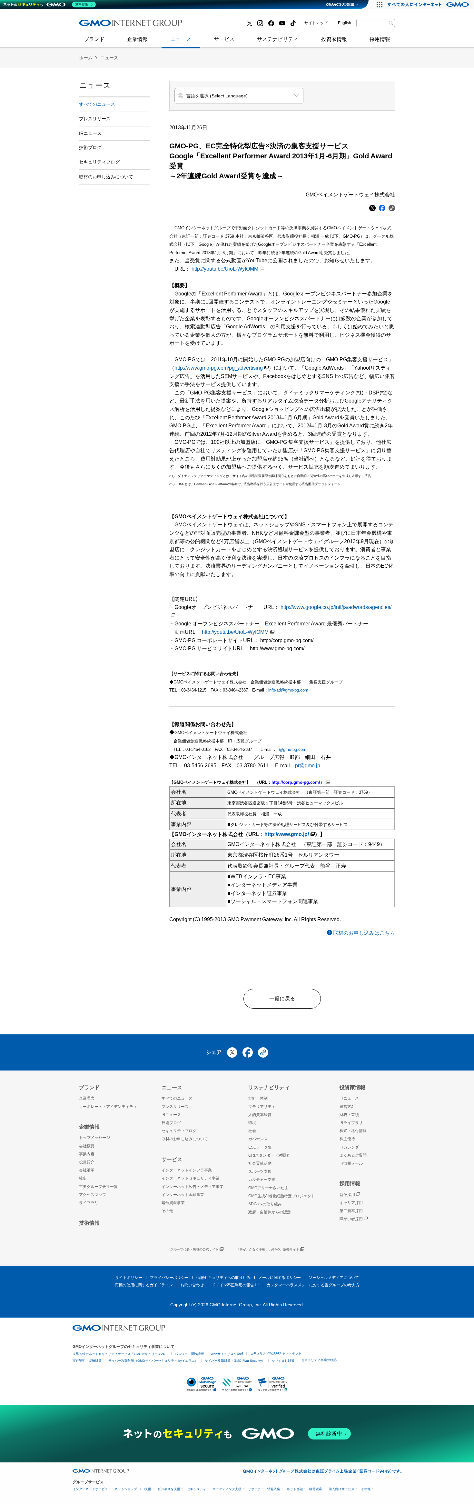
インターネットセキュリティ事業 (124, 25)
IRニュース (90, 133)
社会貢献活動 (260, 1163)
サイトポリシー (128, 1277)
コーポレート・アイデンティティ (108, 1106)
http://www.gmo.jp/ (286, 834)
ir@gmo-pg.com (291, 749)
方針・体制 (258, 1098)
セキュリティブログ (218, 25)
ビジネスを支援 (169, 1489)
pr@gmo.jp (307, 765)
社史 (173, 25)
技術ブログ (99, 25)
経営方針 (347, 1106)
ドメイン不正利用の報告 (233, 1285)
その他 (167, 1211)
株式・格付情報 (353, 1131)
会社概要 (86, 1146)
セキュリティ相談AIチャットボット (275, 1353)
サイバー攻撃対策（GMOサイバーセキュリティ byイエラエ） (153, 1360)
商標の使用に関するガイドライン (144, 1285)
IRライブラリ (351, 1123)
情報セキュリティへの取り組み (223, 1277)
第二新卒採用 (101, 25)
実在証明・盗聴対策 (87, 1360)
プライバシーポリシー (169, 1277)
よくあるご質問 (353, 1155)
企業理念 (86, 1098)
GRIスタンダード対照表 (269, 1155)
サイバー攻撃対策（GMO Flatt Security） (235, 1360)
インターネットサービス (90, 1489)
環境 (252, 1123)
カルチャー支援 (261, 1179)
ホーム (86, 57)
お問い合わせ (192, 1285)
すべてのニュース (97, 104)
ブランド (94, 39)
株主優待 (347, 1139)
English (344, 23)
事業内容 (86, 1154)
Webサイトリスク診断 (227, 1354)
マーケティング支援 (227, 1489)
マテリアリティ (261, 1106)
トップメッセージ (94, 1137)
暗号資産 (315, 1489)
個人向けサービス (341, 1489)
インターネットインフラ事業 (187, 1170)
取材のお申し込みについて (106, 176)
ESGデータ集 (260, 1147)
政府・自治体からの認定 (269, 1212)
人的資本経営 (260, 1114)
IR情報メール (351, 1163)
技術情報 (89, 1223)
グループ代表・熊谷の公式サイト (194, 1249)
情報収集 (273, 1489)
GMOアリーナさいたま (268, 1188)
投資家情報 (334, 39)
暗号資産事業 (173, 1202)
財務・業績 (349, 1114)
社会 (252, 1131)
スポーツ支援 (260, 1171)
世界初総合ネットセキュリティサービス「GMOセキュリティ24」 (120, 1354)
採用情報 (380, 39)
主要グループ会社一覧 (98, 1186)
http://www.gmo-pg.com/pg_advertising (218, 368)
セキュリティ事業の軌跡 (319, 1360)
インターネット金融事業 (223, 25)
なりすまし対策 (283, 1360)
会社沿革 (86, 1170)
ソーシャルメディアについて (334, 1277)
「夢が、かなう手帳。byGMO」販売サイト (267, 1249)
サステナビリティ (277, 39)
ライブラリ (88, 1202)
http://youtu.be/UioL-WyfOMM (225, 269)
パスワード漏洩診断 (189, 1354)
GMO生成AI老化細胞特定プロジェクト (281, 1196)
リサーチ (254, 1489)
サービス (224, 39)
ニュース (181, 39)
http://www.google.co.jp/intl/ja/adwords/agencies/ (336, 607)
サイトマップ (316, 23)
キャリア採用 (351, 1202)
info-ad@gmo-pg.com (288, 690)
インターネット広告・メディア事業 (192, 1186)
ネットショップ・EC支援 (132, 1489)
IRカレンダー (351, 1147)
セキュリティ (196, 1489)
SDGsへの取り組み (265, 1204)
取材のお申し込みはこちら (364, 933)
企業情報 (137, 39)
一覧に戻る (282, 998)
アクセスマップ (92, 1194)
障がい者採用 (351, 1219)
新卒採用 (347, 1194)
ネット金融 (295, 1489)
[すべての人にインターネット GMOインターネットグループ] (429, 4)
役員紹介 (86, 1162)
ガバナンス (258, 1139)
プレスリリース (95, 118)
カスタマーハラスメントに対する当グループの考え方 (313, 1285)
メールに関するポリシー (279, 1277)
